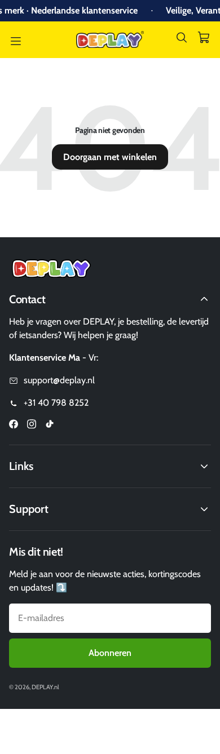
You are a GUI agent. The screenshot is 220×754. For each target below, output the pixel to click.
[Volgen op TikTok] (49, 425)
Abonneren (110, 652)
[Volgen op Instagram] (31, 425)
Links (21, 466)
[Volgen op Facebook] (13, 425)
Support (29, 509)
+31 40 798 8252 (56, 402)
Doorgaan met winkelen (110, 157)
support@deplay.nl (59, 380)
